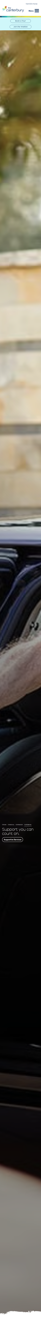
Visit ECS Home (31, 4)
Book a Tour (20, 21)
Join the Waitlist (20, 27)
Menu (31, 10)
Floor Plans (13, 839)
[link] (20, 27)
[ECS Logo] (14, 10)
